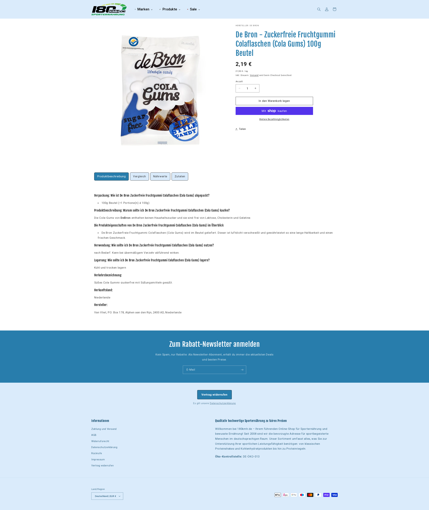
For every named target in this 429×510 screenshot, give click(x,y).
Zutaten (180, 176)
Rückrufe (96, 453)
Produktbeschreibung (111, 176)
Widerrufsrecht (100, 441)
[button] (319, 9)
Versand (254, 75)
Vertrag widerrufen (214, 394)
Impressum (98, 459)
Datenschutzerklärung (223, 403)
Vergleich (139, 176)
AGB (94, 435)
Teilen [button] (242, 129)
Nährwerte (160, 176)
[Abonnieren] (242, 370)
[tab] (111, 176)
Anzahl (239, 81)
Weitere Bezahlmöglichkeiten (274, 119)
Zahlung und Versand (104, 428)
